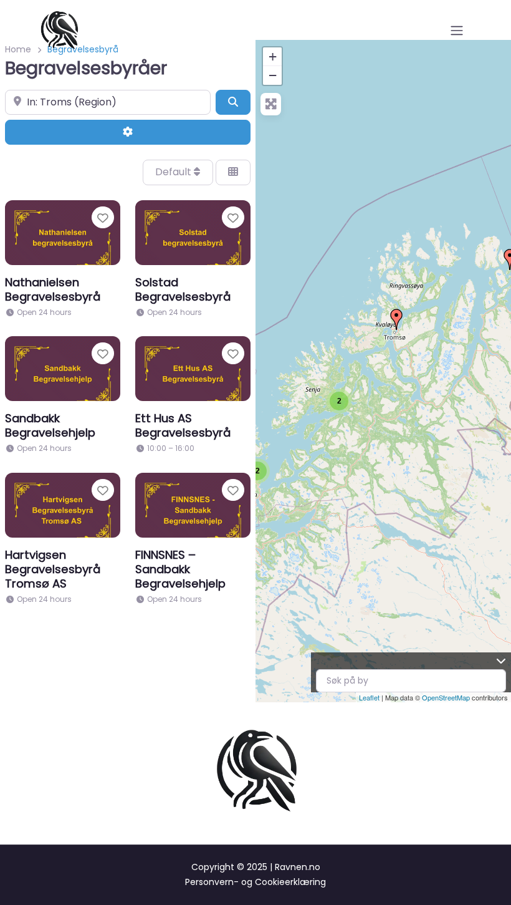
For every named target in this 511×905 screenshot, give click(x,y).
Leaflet (369, 697)
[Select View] (233, 172)
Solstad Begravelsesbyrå (183, 289)
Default (174, 172)
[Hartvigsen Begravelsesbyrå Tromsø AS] (396, 319)
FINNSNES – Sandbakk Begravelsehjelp (180, 569)
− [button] (273, 75)
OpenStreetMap (446, 697)
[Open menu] (456, 30)
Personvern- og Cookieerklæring (255, 882)
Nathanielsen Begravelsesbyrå (52, 289)
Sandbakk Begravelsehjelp (50, 425)
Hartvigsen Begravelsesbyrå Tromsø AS (52, 569)
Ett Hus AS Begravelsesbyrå (183, 425)
